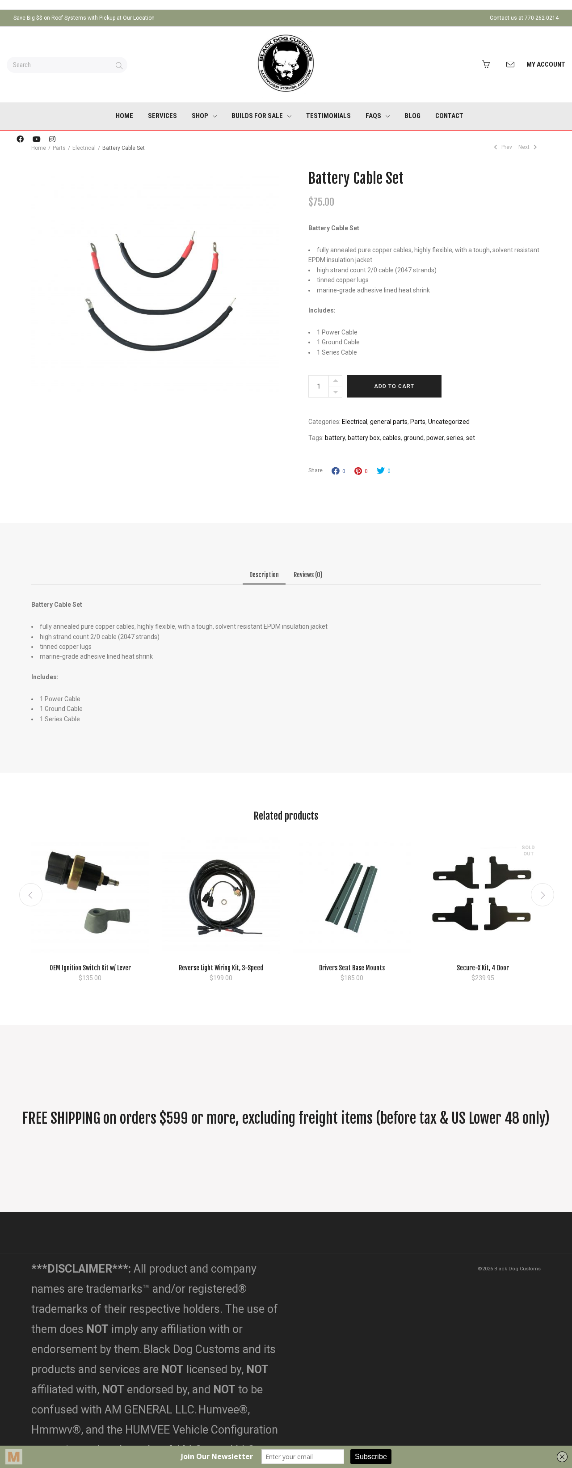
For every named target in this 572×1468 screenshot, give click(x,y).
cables (392, 437)
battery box (364, 437)
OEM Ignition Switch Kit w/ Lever (90, 968)
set (470, 437)
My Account (545, 64)
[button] (90, 943)
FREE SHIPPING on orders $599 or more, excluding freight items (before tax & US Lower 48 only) (286, 1118)
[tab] (264, 576)
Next (524, 147)
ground (414, 437)
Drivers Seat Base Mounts (352, 968)
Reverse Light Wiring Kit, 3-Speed (221, 968)
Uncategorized (449, 421)
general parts (389, 421)
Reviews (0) (308, 575)
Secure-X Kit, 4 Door (483, 968)
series (454, 437)
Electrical (84, 148)
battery (335, 437)
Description (264, 575)
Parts (417, 421)
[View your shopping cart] (488, 64)
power (435, 437)
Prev (506, 147)
